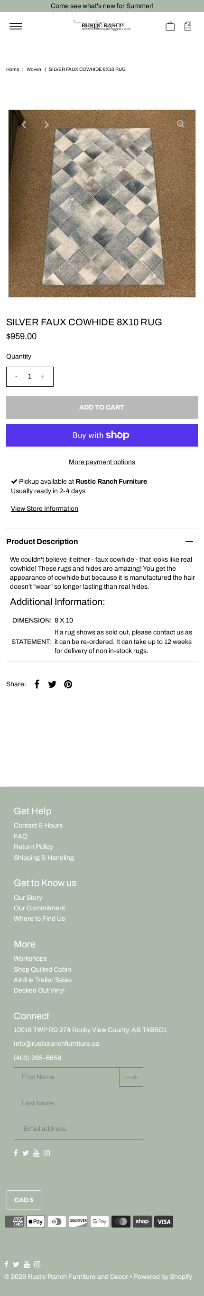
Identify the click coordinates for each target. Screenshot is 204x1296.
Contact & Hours (38, 825)
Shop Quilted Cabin (42, 969)
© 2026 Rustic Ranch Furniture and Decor (66, 1276)
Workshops (30, 958)
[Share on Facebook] (37, 684)
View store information (44, 508)
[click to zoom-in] (180, 124)
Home (12, 69)
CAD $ (24, 1200)
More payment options (102, 462)
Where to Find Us (39, 918)
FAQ (21, 836)
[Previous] (23, 124)
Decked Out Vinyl (39, 990)
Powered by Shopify (162, 1276)
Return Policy (33, 846)
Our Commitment (39, 908)
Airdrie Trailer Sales (43, 980)
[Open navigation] (16, 26)
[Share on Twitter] (53, 684)
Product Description (42, 541)
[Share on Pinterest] (68, 684)
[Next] (46, 124)
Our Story (28, 897)
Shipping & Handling (44, 857)
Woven (34, 69)
